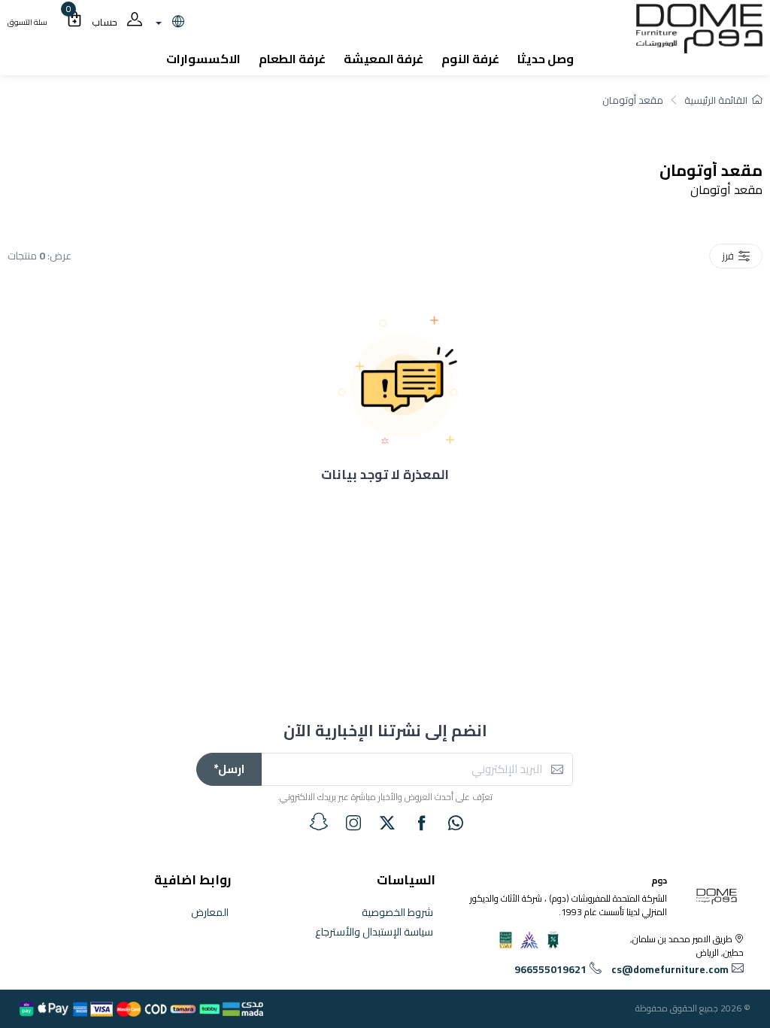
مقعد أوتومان (632, 100)
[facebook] (421, 822)
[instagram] (353, 822)
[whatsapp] (455, 822)
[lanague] (168, 22)
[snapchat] (318, 821)
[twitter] (387, 822)
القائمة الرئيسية (715, 100)
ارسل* (229, 769)
